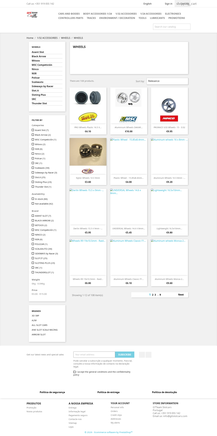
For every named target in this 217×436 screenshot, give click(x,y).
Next (182, 295)
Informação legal (77, 411)
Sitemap (73, 423)
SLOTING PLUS (45, 262)
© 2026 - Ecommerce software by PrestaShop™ (109, 432)
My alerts (115, 422)
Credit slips (116, 415)
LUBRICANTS (157, 18)
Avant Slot (38, 52)
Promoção (31, 407)
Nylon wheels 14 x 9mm (88, 177)
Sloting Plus (39, 94)
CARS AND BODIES (69, 13)
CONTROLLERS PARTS (70, 18)
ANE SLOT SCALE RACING (45, 329)
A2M (34, 320)
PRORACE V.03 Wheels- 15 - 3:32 (169, 127)
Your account (120, 403)
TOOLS (142, 18)
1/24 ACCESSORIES (150, 13)
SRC (34, 99)
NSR (34, 73)
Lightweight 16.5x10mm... (169, 228)
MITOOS (41, 225)
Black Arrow (39, 56)
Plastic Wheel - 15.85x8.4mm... (129, 177)
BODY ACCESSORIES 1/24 (97, 13)
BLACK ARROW (44, 220)
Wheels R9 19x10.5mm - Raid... (88, 279)
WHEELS (36, 46)
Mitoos (36, 60)
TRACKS (91, 18)
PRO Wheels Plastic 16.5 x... (88, 127)
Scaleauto (37, 82)
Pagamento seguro (78, 415)
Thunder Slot (39, 103)
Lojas (71, 426)
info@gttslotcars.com (175, 416)
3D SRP (35, 315)
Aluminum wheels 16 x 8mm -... (169, 177)
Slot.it (35, 90)
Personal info (117, 407)
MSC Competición (42, 64)
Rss (148, 355)
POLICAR (41, 244)
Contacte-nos (75, 419)
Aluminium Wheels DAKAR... (129, 127)
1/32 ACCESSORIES (126, 13)
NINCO (40, 234)
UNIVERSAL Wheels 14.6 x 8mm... (128, 228)
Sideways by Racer (42, 86)
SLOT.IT (41, 258)
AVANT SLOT (43, 215)
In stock (41, 198)
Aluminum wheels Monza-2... (169, 279)
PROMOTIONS (176, 18)
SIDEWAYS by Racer (46, 253)
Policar (36, 77)
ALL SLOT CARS (39, 324)
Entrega (72, 407)
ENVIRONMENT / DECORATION (117, 18)
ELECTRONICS (173, 13)
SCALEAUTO (43, 248)
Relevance (167, 81)
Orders (114, 411)
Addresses (116, 418)
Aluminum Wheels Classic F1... (129, 279)
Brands (36, 311)
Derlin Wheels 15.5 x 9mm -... (87, 228)
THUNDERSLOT (44, 272)
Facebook (142, 355)
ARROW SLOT (39, 334)
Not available (44, 203)
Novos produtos (34, 411)
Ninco (35, 69)
